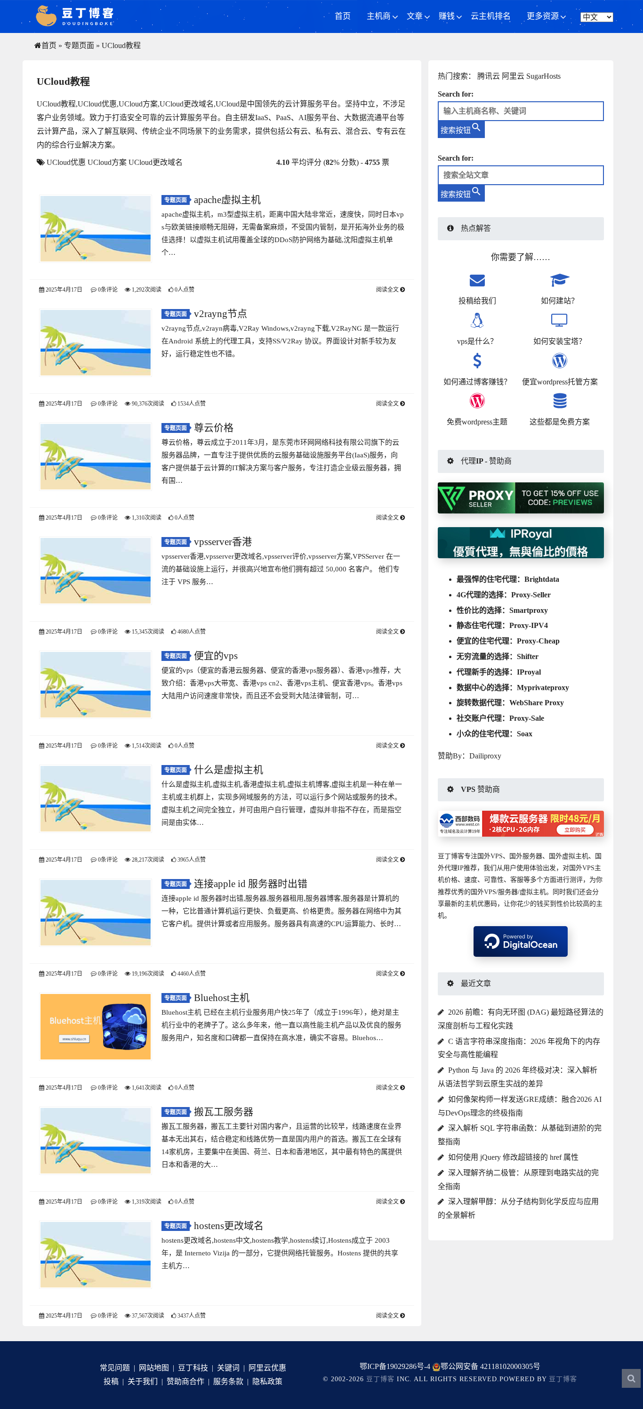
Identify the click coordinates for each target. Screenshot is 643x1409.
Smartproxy (528, 610)
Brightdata (541, 579)
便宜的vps (216, 655)
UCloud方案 (107, 162)
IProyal (529, 672)
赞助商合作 (185, 1381)
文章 (415, 16)
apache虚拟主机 (227, 199)
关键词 (228, 1368)
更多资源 (543, 16)
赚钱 (447, 16)
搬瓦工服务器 (223, 1111)
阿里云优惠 (267, 1368)
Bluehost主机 (221, 997)
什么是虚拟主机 (228, 769)
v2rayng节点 (220, 313)
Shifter (528, 656)
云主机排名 (491, 16)
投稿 (111, 1381)
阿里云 (513, 76)
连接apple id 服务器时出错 (250, 883)
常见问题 (115, 1368)
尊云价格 (213, 427)
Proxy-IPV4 (528, 625)
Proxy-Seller (531, 595)
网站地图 (154, 1368)
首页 (343, 16)
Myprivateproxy (543, 688)
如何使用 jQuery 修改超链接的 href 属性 (513, 1157)
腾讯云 (488, 76)
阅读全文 (388, 289)
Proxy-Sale (526, 718)
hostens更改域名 (229, 1225)
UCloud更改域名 (156, 162)
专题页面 (79, 45)
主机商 (379, 16)
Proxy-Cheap (538, 641)
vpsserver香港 (223, 541)
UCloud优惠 (66, 162)
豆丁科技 (193, 1368)
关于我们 (143, 1381)
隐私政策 (267, 1381)
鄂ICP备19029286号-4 (395, 1366)
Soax (524, 734)
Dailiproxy (485, 756)
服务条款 (228, 1381)
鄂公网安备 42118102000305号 (490, 1366)
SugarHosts (543, 76)
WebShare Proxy (536, 703)
